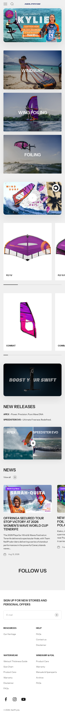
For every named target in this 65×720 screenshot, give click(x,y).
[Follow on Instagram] (14, 699)
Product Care (9, 672)
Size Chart (8, 666)
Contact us (41, 639)
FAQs (38, 634)
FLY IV (9, 275)
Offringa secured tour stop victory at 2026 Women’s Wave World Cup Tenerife (25, 523)
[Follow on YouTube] (23, 699)
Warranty (7, 677)
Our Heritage (9, 634)
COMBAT (11, 345)
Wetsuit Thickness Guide (15, 661)
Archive (40, 677)
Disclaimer (41, 645)
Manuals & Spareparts (46, 672)
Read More (32, 34)
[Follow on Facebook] (5, 699)
